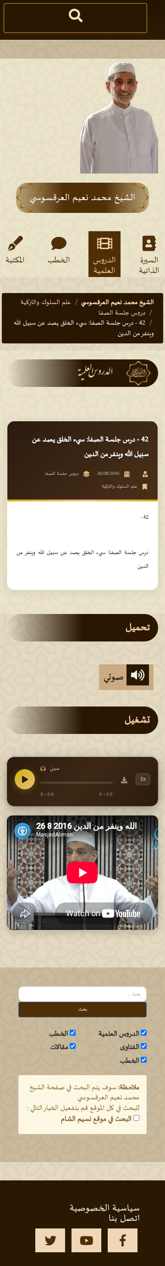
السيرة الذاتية (149, 265)
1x (143, 779)
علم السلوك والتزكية (46, 302)
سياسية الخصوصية (105, 1208)
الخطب (59, 260)
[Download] (124, 781)
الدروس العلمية (104, 265)
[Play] (25, 779)
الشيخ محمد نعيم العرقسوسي (117, 302)
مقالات (59, 1047)
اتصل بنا (124, 1218)
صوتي (115, 677)
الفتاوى (129, 1047)
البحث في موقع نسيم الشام (96, 1119)
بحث (82, 1009)
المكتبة (15, 260)
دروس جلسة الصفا (122, 313)
